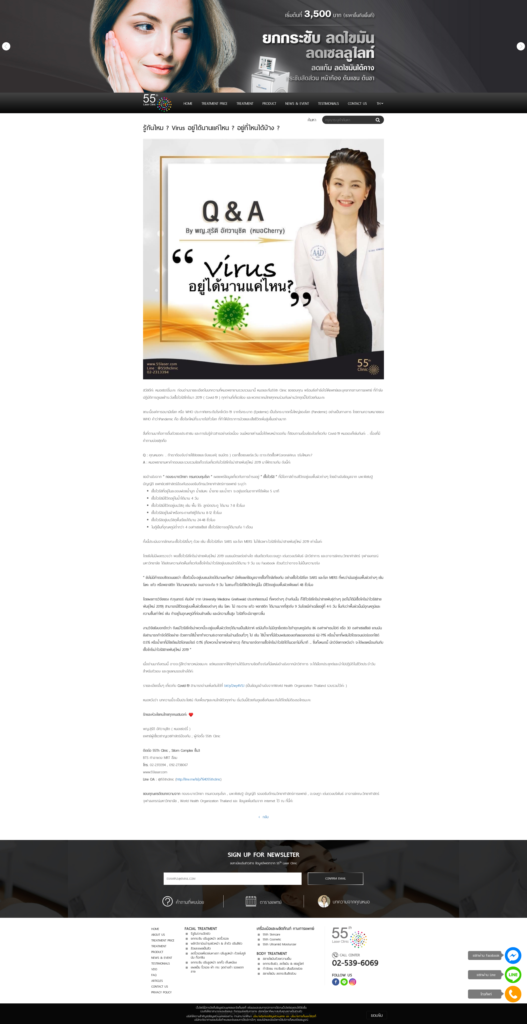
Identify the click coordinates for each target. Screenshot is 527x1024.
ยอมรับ (377, 1015)
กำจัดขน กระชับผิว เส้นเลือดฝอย (282, 968)
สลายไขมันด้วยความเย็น (277, 958)
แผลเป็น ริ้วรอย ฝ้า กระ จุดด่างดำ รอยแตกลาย (217, 969)
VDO (154, 969)
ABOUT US (158, 934)
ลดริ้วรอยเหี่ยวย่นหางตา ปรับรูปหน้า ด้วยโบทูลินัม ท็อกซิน (218, 955)
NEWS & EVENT (297, 103)
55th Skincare (271, 934)
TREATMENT (245, 103)
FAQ (153, 974)
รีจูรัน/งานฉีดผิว (200, 933)
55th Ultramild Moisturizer (279, 944)
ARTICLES (157, 980)
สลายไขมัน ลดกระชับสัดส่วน (279, 973)
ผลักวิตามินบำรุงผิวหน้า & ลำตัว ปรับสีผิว (216, 943)
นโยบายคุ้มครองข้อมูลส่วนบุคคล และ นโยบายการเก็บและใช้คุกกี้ (284, 1016)
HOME (188, 103)
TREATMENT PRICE (214, 103)
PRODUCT (269, 103)
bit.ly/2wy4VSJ (234, 685)
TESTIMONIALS (328, 103)
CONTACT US (357, 103)
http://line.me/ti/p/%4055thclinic (198, 779)
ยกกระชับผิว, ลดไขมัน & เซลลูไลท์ (283, 963)
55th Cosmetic (272, 939)
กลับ (264, 817)
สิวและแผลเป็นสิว (201, 948)
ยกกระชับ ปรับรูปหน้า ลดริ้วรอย (210, 938)
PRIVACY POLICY (161, 992)
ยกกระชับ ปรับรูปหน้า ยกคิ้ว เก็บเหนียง (214, 962)
